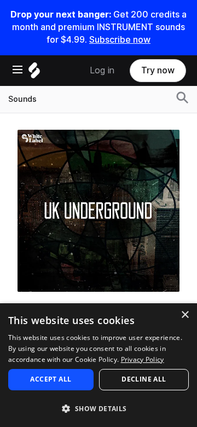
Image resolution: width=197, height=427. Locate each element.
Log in (102, 70)
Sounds (22, 99)
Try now (158, 70)
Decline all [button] (143, 379)
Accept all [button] (50, 379)
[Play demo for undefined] (98, 211)
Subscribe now (119, 39)
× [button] (185, 315)
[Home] (34, 73)
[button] (98, 408)
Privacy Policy (142, 359)
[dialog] (98, 365)
